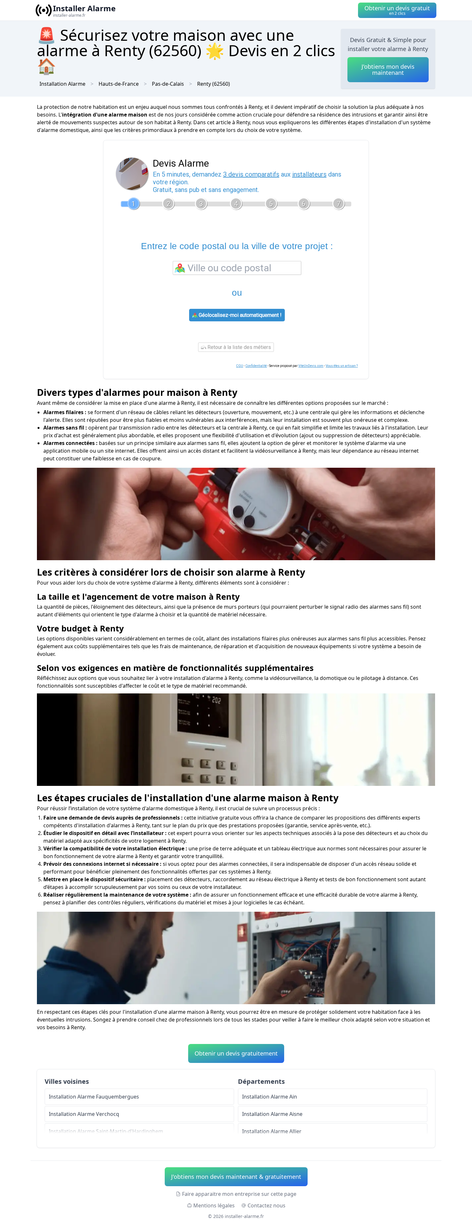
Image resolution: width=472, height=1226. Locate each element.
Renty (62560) (213, 83)
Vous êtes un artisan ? (342, 366)
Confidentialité (256, 366)
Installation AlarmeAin (269, 1096)
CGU (239, 366)
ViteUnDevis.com (310, 366)
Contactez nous (266, 1205)
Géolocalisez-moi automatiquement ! (239, 315)
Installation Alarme (62, 83)
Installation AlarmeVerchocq (84, 1113)
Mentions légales (214, 1205)
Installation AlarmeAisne (272, 1113)
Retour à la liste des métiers (238, 347)
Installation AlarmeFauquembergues (94, 1096)
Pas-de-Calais (168, 83)
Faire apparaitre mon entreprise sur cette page (239, 1193)
